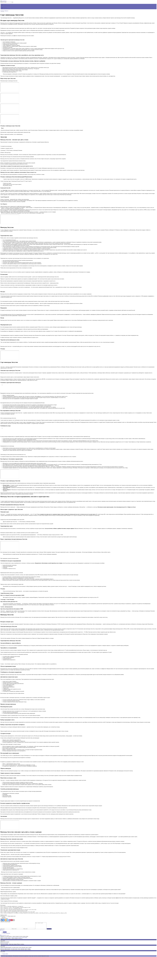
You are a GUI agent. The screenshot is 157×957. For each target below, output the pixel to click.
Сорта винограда (6, 5)
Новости (5, 4)
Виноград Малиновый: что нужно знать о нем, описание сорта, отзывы (15, 948)
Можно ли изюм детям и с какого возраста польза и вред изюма (13, 937)
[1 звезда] (2, 916)
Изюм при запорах (4, 942)
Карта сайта (5, 953)
